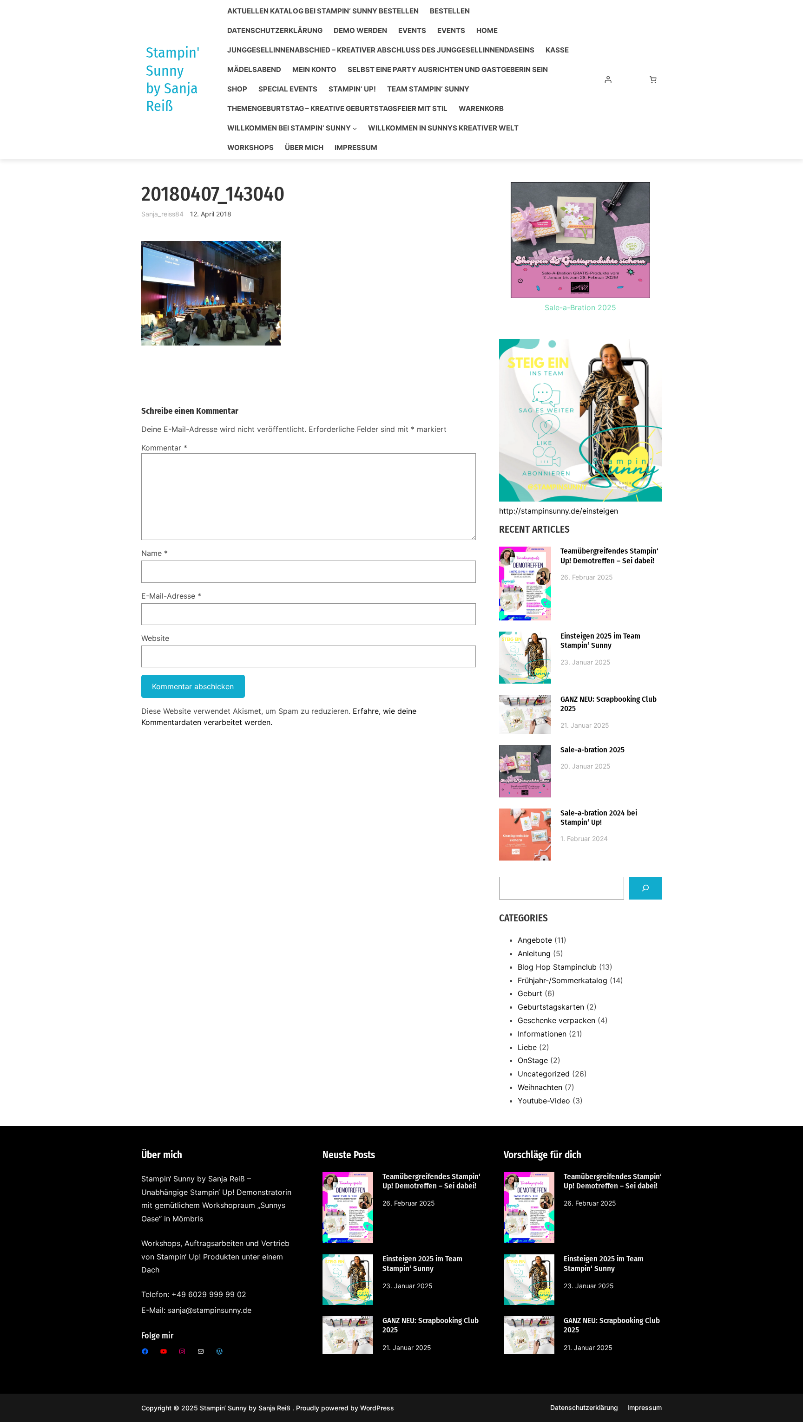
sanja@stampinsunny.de (209, 1310)
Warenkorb (481, 108)
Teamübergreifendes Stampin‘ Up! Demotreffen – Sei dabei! (609, 556)
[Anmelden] (608, 79)
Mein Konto (314, 69)
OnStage (533, 1060)
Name (154, 553)
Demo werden (360, 30)
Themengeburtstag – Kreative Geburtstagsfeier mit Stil (337, 108)
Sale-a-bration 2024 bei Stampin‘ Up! (598, 818)
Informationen (542, 1033)
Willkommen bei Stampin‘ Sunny (289, 128)
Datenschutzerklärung (275, 30)
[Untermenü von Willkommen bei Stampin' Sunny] (355, 128)
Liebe (527, 1047)
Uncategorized (544, 1073)
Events (412, 30)
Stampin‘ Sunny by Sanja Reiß (246, 1408)
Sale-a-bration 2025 (592, 750)
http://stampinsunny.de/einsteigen (558, 510)
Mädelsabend (254, 69)
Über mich (304, 148)
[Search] (645, 888)
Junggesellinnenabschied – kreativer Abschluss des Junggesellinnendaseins (380, 50)
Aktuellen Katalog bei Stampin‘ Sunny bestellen (323, 11)
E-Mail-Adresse (171, 595)
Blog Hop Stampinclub (557, 967)
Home (487, 30)
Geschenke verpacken (556, 1020)
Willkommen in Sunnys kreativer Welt (443, 128)
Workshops (250, 148)
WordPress (377, 1408)
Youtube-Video (544, 1100)
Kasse (557, 50)
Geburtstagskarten (551, 1006)
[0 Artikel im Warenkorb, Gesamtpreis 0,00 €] (653, 79)
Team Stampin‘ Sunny (428, 89)
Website (155, 638)
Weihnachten (540, 1087)
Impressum (356, 148)
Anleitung (534, 953)
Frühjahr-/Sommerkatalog (562, 980)
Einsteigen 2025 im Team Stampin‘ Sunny (600, 641)
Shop (237, 89)
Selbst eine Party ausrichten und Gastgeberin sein (448, 69)
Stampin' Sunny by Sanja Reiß (172, 79)
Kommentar (164, 447)
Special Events (287, 89)
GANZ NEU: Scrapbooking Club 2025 (608, 704)
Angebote (535, 940)
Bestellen (450, 11)
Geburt (530, 993)
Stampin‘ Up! (352, 89)
